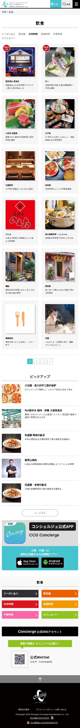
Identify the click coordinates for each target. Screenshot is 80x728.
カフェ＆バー (8, 38)
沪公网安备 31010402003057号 (44, 723)
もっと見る (40, 512)
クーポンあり (8, 34)
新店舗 (22, 34)
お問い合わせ (60, 709)
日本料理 (8, 604)
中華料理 (57, 34)
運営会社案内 (23, 709)
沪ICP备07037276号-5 (39, 718)
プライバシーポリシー (45, 709)
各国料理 (45, 34)
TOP (4, 12)
